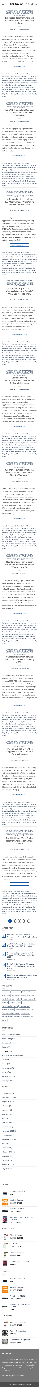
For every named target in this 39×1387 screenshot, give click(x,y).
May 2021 (5, 1169)
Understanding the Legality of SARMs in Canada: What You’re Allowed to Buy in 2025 (19, 202)
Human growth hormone (28, 76)
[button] (3, 3)
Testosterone (28, 14)
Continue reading (19, 66)
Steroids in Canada (23, 89)
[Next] (29, 921)
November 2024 (8, 1131)
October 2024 (7, 1135)
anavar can (20, 80)
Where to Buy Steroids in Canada (26, 94)
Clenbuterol (10, 11)
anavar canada (29, 80)
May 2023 (5, 1156)
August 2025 (6, 1101)
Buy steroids (16, 83)
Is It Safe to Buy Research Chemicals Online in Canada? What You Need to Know (19, 291)
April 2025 (6, 1118)
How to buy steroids (29, 999)
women (4, 96)
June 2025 (5, 1110)
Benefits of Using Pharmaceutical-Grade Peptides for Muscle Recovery (19, 380)
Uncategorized (19, 15)
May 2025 (5, 1114)
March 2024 (6, 1148)
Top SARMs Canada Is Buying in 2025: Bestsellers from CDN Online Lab (19, 112)
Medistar (10, 87)
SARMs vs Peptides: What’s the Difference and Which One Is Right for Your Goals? (19, 472)
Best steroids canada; (28, 992)
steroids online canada (23, 1009)
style (12, 92)
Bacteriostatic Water (14, 10)
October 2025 (7, 1093)
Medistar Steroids (18, 87)
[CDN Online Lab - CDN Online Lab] (19, 3)
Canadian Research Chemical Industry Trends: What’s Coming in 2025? (19, 659)
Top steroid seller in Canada (23, 92)
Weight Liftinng (10, 94)
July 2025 (5, 1106)
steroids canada (12, 89)
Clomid (18, 11)
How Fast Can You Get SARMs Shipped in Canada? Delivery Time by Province (19, 751)
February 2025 (7, 1122)
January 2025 (7, 1127)
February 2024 (7, 1152)
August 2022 (6, 1164)
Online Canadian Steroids (10, 1006)
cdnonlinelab (15, 85)
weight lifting (25, 1013)
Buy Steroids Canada (27, 83)
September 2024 (8, 1139)
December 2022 (8, 1160)
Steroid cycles (11, 14)
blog (10, 1375)
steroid (30, 12)
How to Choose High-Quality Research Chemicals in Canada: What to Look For (19, 564)
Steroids (20, 14)
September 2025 (8, 1097)
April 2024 (6, 1143)
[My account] (32, 3)
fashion (22, 85)
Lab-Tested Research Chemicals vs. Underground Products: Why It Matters (19, 20)
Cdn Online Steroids (8, 999)
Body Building (27, 10)
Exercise (24, 11)
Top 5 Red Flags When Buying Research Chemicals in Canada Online (19, 841)
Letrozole (23, 12)
